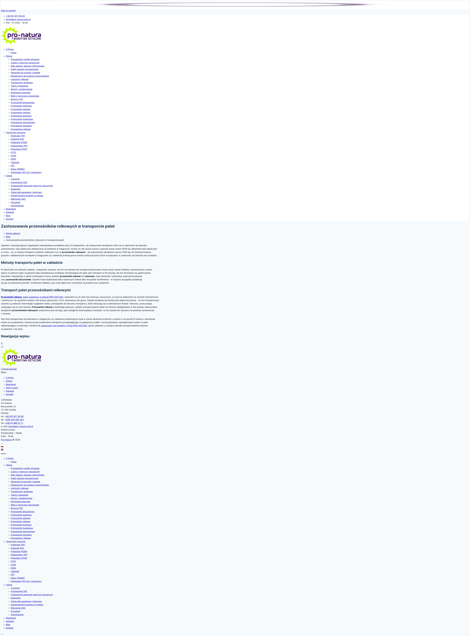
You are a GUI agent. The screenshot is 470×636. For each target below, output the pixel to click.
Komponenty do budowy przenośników (30, 76)
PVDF (13, 156)
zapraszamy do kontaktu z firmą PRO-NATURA (64, 325)
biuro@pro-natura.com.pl (20, 426)
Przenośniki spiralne (20, 109)
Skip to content (8, 10)
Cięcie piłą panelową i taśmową (26, 192)
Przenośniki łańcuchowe (22, 102)
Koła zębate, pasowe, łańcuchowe (27, 66)
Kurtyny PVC (17, 99)
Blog (8, 215)
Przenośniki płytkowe (21, 116)
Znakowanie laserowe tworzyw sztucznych (32, 186)
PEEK (13, 159)
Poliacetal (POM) (19, 142)
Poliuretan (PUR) (19, 149)
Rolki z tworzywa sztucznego (25, 96)
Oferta (9, 56)
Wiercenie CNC (18, 199)
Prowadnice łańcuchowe (23, 122)
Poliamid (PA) (17, 139)
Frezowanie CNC (19, 182)
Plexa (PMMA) (18, 169)
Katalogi (10, 212)
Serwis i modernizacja (21, 89)
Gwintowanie (17, 205)
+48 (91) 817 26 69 (14, 416)
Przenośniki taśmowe (21, 106)
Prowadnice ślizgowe (21, 126)
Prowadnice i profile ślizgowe (25, 59)
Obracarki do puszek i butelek (25, 72)
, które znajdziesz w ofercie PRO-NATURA (32, 297)
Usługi (9, 175)
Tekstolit (15, 162)
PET (13, 166)
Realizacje (11, 209)
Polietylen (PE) (18, 136)
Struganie (15, 202)
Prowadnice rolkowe (21, 129)
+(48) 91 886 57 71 (14, 423)
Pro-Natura (6, 440)
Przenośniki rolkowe (20, 112)
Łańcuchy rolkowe (20, 79)
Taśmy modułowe (19, 86)
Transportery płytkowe (22, 82)
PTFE (13, 152)
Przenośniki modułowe (22, 119)
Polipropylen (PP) (19, 146)
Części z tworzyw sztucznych (25, 63)
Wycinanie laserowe (20, 92)
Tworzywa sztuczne (15, 132)
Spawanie (15, 189)
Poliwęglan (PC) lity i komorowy (26, 172)
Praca (13, 52)
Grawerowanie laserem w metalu (27, 195)
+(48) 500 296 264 (14, 419)
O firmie (10, 49)
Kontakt (9, 219)
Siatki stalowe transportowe (24, 69)
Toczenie (15, 179)
